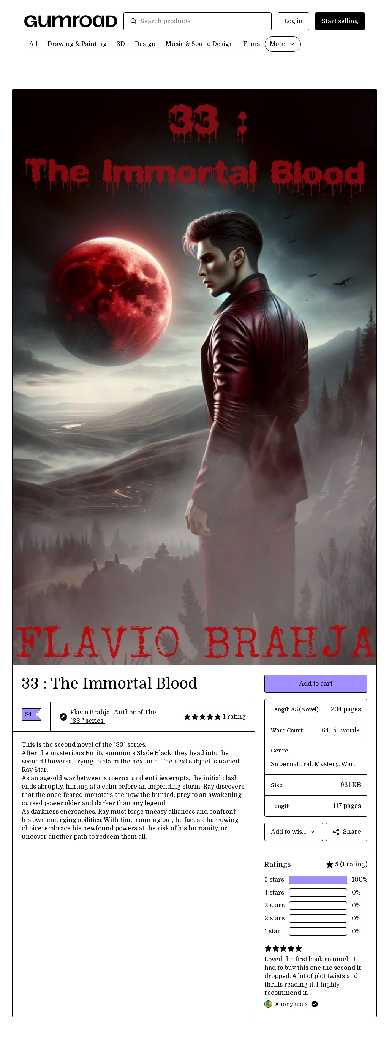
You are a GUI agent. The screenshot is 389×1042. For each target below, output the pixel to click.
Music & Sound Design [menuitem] (199, 44)
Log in (293, 21)
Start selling (340, 21)
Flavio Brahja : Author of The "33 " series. (113, 716)
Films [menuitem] (251, 44)
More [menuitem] (277, 44)
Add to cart (315, 683)
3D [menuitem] (121, 44)
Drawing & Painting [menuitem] (77, 44)
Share (352, 831)
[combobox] (202, 21)
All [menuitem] (33, 44)
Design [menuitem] (145, 44)
